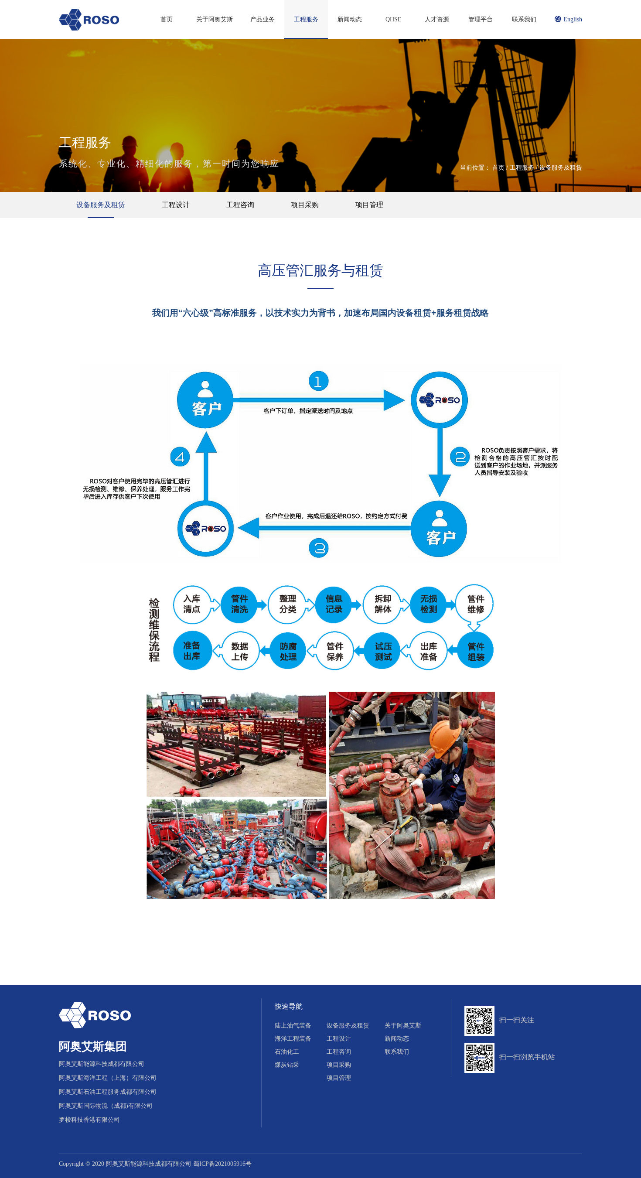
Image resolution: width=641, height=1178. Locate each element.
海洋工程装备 (293, 1038)
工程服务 (306, 19)
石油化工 (287, 1051)
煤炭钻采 (287, 1065)
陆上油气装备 (293, 1025)
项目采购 (305, 204)
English (572, 19)
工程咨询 (240, 204)
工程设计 (176, 204)
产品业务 (262, 19)
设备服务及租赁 (560, 167)
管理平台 (480, 19)
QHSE (393, 19)
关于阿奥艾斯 (214, 19)
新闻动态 (350, 19)
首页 (166, 19)
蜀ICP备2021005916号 (222, 1164)
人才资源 (437, 19)
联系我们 (524, 19)
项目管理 (369, 204)
